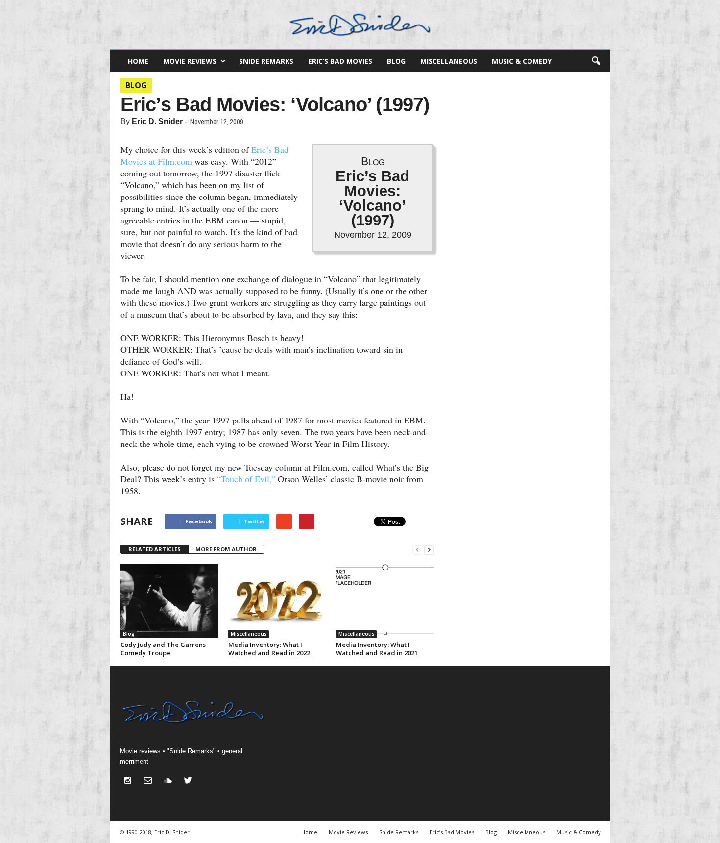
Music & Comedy (522, 61)
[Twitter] (189, 781)
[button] (595, 61)
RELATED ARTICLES (154, 549)
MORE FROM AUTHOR (226, 549)
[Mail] (150, 781)
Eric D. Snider (157, 121)
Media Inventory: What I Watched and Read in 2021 (377, 648)
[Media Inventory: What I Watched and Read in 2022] (277, 601)
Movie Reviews (189, 61)
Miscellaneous (448, 61)
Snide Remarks (266, 61)
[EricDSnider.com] (360, 24)
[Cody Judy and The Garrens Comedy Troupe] (169, 601)
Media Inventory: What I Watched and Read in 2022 (269, 648)
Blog (396, 61)
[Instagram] (130, 781)
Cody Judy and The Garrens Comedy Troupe (163, 648)
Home (138, 61)
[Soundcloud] (170, 781)
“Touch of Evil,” (246, 479)
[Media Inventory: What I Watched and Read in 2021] (385, 601)
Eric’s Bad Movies (340, 61)
